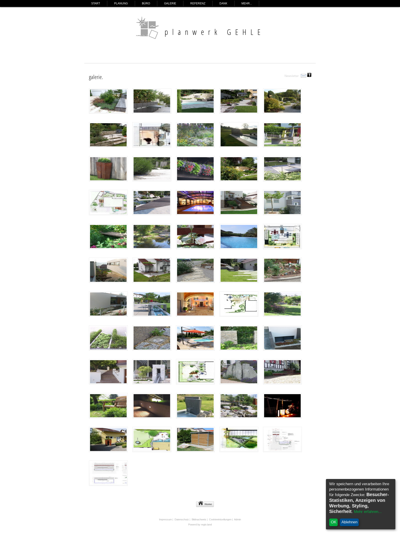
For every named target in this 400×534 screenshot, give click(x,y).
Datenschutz (182, 519)
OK (333, 522)
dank (223, 3)
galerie (170, 3)
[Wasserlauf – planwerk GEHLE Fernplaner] (238, 146)
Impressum (165, 519)
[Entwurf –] (108, 214)
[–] (151, 112)
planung (121, 3)
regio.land (206, 524)
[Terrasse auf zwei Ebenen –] (108, 146)
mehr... (246, 3)
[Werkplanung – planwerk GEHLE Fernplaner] (282, 451)
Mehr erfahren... (368, 511)
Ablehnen (349, 522)
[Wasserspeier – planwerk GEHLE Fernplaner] (195, 417)
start (95, 3)
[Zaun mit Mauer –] (238, 349)
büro (146, 3)
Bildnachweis (199, 519)
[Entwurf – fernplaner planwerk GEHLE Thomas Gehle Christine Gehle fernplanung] (151, 146)
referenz (197, 3)
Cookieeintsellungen (220, 519)
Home (208, 504)
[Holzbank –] (108, 112)
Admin (237, 519)
